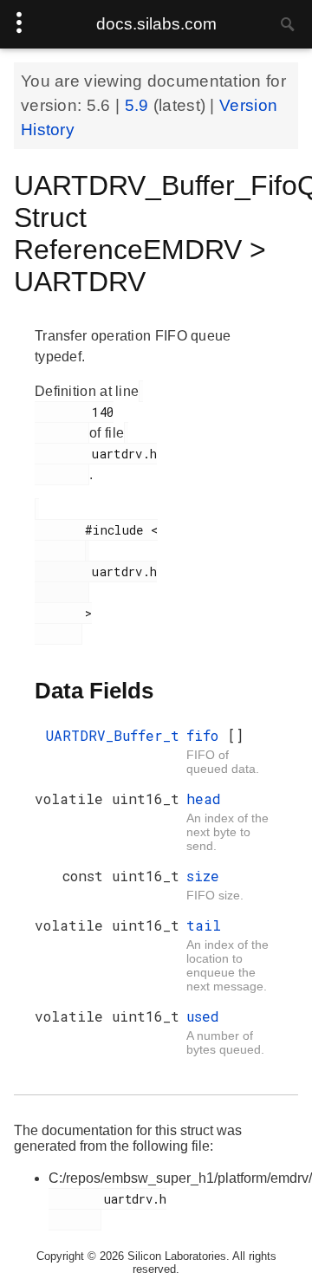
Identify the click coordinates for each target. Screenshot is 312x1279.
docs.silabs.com (156, 24)
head (203, 798)
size (202, 876)
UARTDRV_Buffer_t (112, 735)
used (202, 1016)
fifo (206, 735)
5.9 (139, 105)
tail (203, 925)
